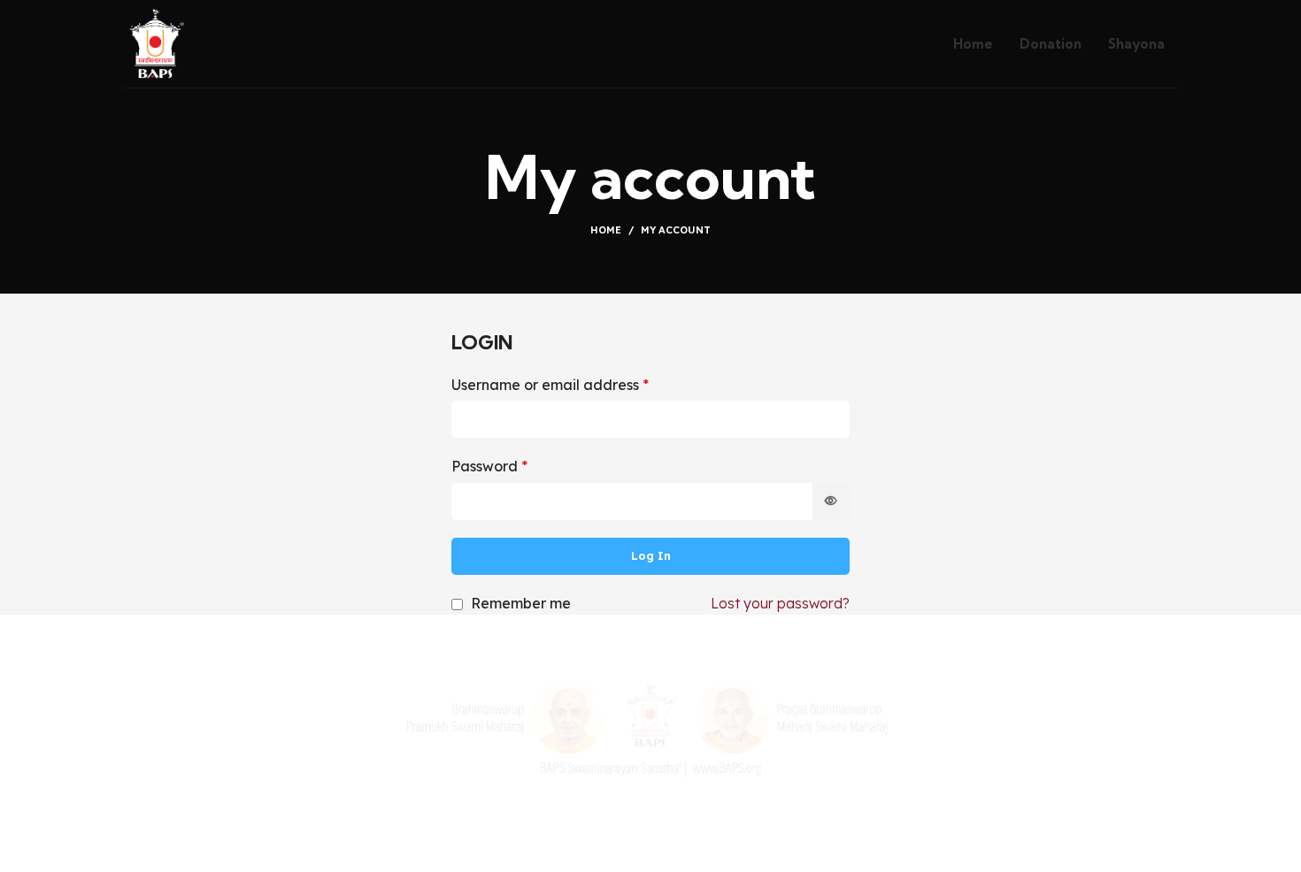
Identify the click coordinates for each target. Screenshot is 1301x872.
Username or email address (550, 385)
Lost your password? (780, 603)
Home (605, 230)
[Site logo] (155, 42)
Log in (651, 555)
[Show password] (831, 501)
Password (489, 466)
